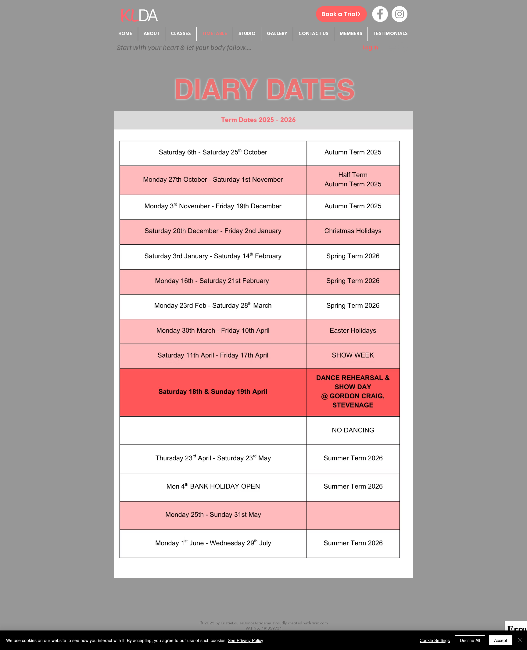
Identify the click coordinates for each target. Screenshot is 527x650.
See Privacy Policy (245, 640)
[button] (350, 34)
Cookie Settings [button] (435, 640)
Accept (500, 640)
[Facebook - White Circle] (380, 14)
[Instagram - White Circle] (399, 14)
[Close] (519, 640)
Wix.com (320, 623)
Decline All (470, 640)
